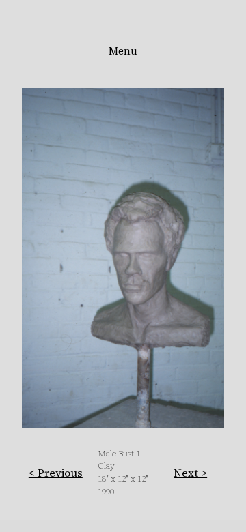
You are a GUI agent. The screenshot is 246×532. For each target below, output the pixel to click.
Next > (190, 472)
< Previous (56, 472)
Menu (123, 51)
